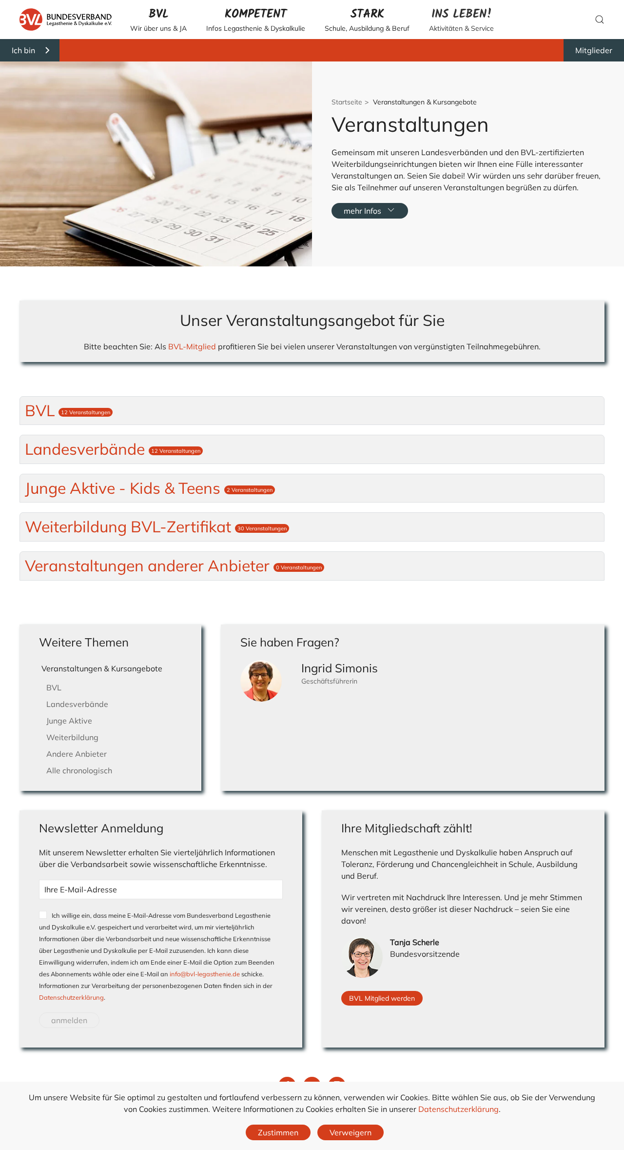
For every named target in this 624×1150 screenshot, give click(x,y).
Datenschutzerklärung (71, 997)
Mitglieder (593, 50)
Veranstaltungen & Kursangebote (101, 668)
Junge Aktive (69, 721)
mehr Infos (362, 211)
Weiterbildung (72, 737)
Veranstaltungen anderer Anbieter (173, 565)
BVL (67, 410)
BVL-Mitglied (192, 346)
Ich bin (23, 50)
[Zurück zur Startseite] (66, 19)
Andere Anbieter (76, 754)
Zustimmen (278, 1132)
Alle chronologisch (79, 770)
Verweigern (350, 1132)
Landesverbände (112, 449)
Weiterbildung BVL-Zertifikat (156, 526)
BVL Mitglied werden (382, 998)
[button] (158, 19)
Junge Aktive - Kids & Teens (149, 488)
